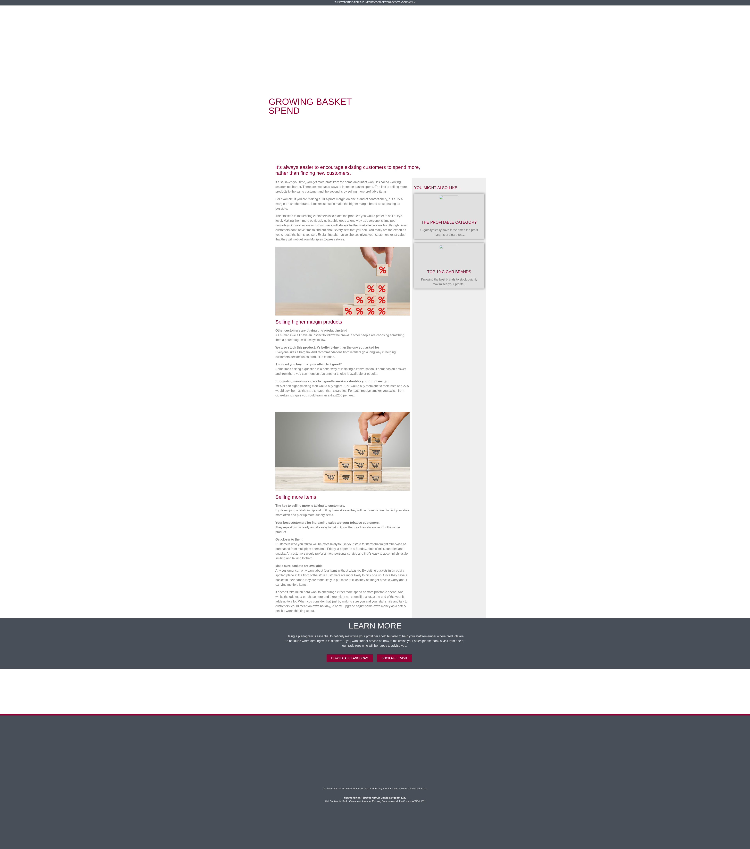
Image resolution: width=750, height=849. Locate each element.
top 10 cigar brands (449, 272)
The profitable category (449, 222)
